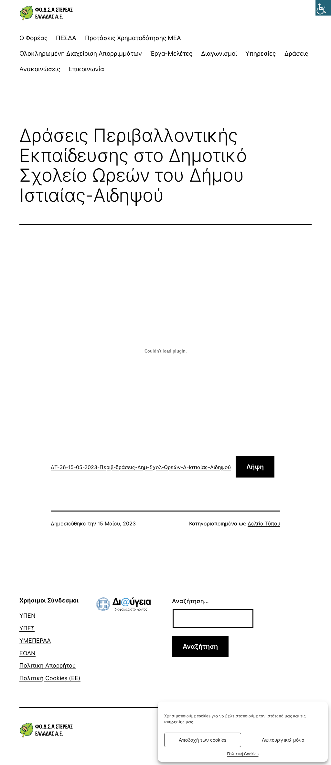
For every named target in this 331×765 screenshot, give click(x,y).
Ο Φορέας (33, 38)
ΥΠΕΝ (27, 615)
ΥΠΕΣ (27, 628)
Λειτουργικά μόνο (283, 739)
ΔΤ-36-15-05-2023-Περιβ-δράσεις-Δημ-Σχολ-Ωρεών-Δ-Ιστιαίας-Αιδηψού (141, 467)
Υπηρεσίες (260, 53)
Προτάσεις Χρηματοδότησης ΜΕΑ (133, 38)
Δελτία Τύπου (264, 523)
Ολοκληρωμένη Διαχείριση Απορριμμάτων (80, 53)
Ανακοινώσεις (39, 69)
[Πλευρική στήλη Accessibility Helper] (323, 8)
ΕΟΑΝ (27, 653)
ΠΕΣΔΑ (66, 38)
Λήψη (255, 467)
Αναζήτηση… (190, 601)
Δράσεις (296, 53)
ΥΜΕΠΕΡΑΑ (35, 640)
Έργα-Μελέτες (171, 53)
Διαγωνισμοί (219, 53)
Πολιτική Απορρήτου (47, 665)
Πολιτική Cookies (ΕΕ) (49, 678)
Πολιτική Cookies (243, 753)
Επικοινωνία (86, 69)
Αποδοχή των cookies (203, 739)
